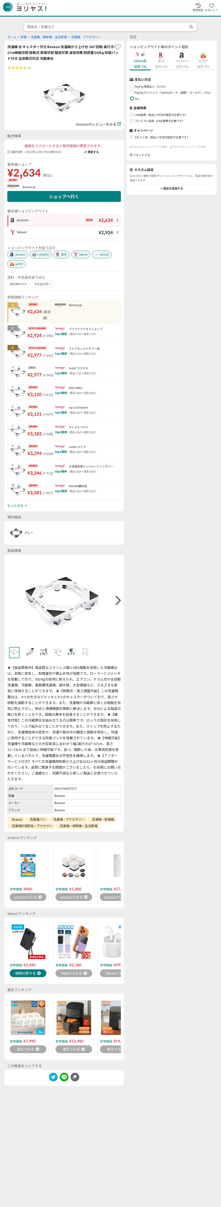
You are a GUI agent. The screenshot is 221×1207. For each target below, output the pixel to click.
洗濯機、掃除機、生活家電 (49, 37)
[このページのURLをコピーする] (75, 1077)
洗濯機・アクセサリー (69, 819)
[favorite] (117, 47)
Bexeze (17, 819)
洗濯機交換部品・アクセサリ (32, 826)
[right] (117, 600)
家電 (24, 37)
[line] (64, 1078)
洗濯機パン (38, 819)
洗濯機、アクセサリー (86, 37)
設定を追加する (173, 188)
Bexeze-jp (29, 187)
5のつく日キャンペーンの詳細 (189, 146)
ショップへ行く (64, 196)
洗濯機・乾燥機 (103, 819)
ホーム (11, 37)
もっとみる (15, 505)
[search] (191, 26)
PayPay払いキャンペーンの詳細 (150, 146)
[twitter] (53, 1078)
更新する (93, 152)
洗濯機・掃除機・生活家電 (79, 826)
